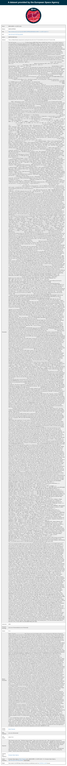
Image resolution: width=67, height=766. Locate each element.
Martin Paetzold (12, 729)
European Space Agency (14, 755)
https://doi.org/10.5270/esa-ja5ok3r (16, 34)
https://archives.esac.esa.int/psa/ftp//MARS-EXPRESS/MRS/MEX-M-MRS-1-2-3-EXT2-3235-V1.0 (28, 31)
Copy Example (26, 760)
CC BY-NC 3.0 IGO (43, 763)
